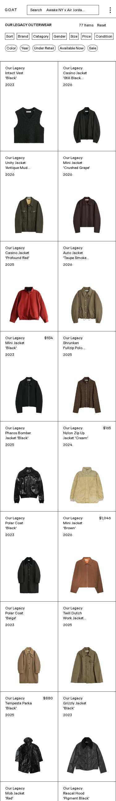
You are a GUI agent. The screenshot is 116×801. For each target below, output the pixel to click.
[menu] (110, 10)
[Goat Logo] (11, 10)
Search (64, 10)
